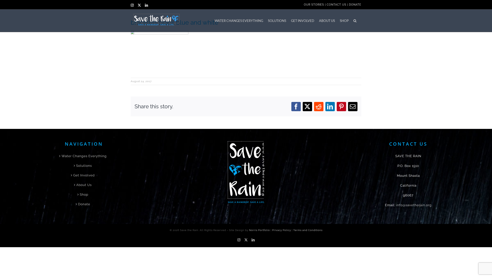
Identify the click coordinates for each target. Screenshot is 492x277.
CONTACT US (336, 4)
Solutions (84, 166)
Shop (84, 194)
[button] (355, 20)
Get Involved (84, 175)
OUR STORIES (314, 4)
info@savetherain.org (414, 205)
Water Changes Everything (84, 156)
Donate (84, 204)
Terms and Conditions (307, 230)
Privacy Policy (281, 230)
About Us (84, 185)
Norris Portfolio (259, 230)
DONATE (355, 4)
